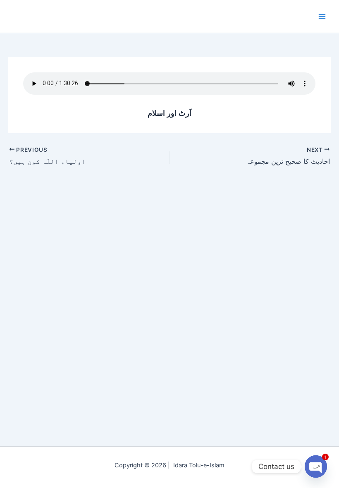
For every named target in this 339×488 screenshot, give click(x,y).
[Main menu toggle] (322, 16)
